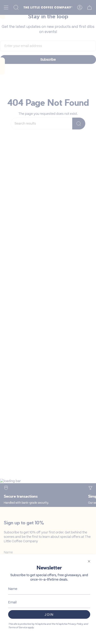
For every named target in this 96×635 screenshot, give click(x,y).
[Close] (89, 561)
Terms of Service (17, 627)
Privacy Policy (75, 623)
